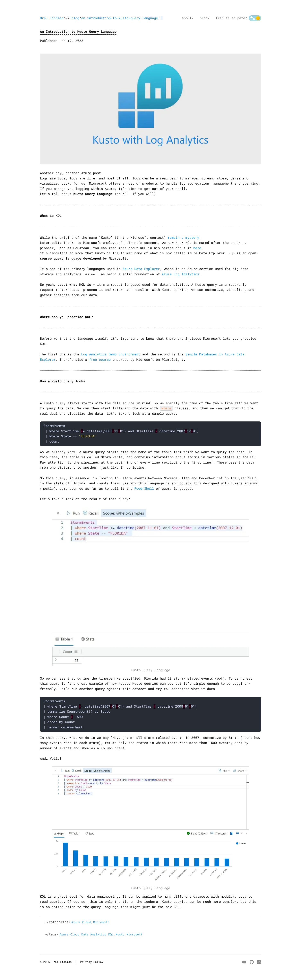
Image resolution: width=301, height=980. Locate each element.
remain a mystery (183, 237)
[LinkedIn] (259, 962)
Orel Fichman (51, 18)
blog (75, 18)
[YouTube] (244, 962)
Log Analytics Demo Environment (110, 354)
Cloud (86, 922)
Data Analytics (93, 934)
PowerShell (144, 488)
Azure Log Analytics (180, 274)
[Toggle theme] (255, 18)
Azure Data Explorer (141, 269)
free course (100, 359)
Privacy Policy (91, 962)
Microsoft (101, 922)
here (197, 248)
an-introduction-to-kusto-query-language (119, 18)
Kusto (120, 934)
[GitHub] (252, 962)
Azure (75, 922)
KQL (110, 934)
